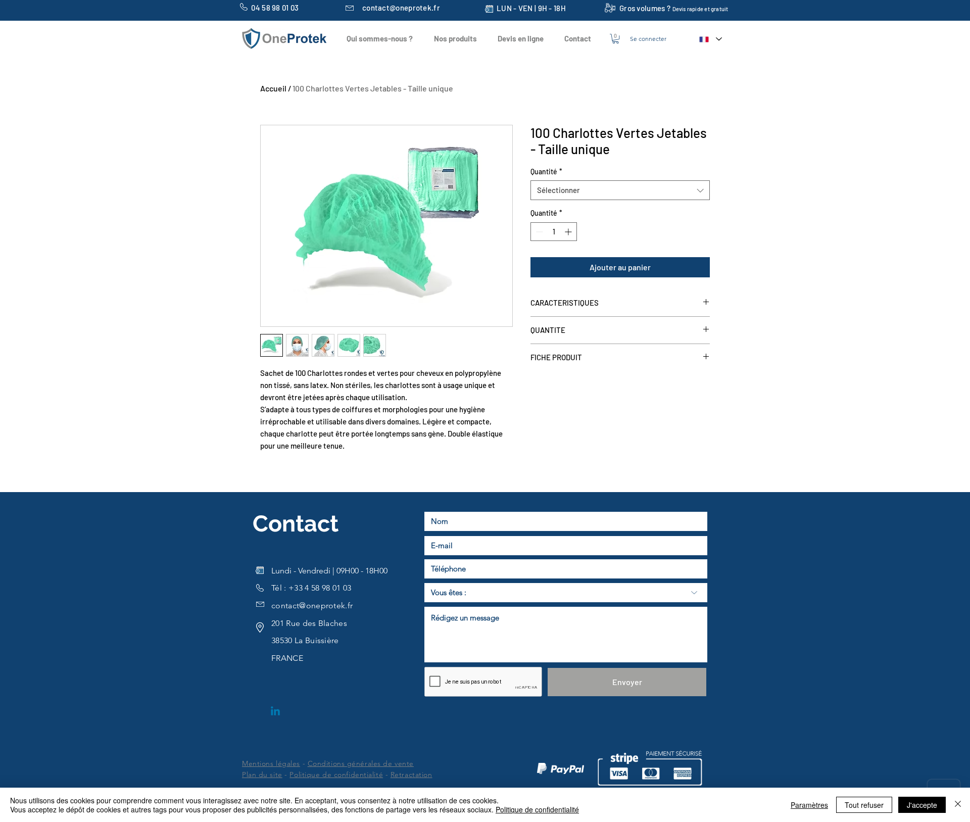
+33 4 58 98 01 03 (319, 588)
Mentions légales (271, 763)
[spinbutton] (554, 231)
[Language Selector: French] (710, 39)
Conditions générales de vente (361, 763)
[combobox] (620, 190)
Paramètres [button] (809, 805)
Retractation (411, 774)
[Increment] (569, 231)
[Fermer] (958, 805)
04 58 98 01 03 (275, 7)
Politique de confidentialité (336, 774)
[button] (615, 38)
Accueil (273, 88)
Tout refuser (864, 805)
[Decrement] (538, 231)
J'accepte (922, 805)
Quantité (546, 171)
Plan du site (262, 774)
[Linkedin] (275, 711)
